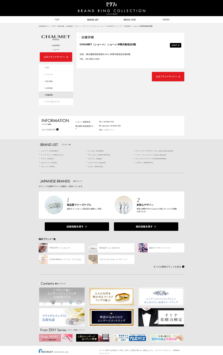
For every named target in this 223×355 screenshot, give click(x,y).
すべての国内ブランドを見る (167, 266)
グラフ (47, 159)
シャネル (96, 151)
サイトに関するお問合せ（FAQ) (111, 350)
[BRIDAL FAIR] (130, 19)
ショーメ (49, 151)
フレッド (48, 166)
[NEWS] (166, 19)
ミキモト (144, 163)
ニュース (49, 74)
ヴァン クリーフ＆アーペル (154, 151)
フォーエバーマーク (150, 159)
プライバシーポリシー (163, 350)
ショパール (97, 163)
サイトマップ (104, 353)
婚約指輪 (49, 81)
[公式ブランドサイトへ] (168, 73)
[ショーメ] (56, 38)
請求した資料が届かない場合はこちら (139, 350)
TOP (47, 68)
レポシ (95, 166)
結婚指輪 (49, 88)
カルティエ (49, 163)
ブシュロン (99, 155)
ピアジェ (95, 159)
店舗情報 (49, 95)
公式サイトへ (109, 130)
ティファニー (52, 155)
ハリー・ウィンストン (150, 155)
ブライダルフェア (52, 102)
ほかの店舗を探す (49, 130)
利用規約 (176, 350)
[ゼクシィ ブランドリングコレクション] (111, 8)
